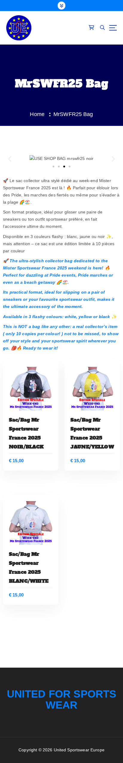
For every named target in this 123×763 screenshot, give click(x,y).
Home (37, 114)
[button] (9, 158)
